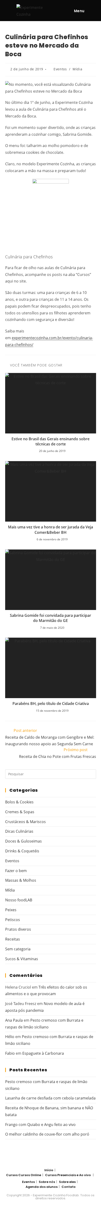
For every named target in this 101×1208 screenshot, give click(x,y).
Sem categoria (18, 949)
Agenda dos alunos (42, 1187)
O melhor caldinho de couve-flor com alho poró (47, 1134)
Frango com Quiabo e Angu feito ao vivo (40, 1124)
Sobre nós (47, 1182)
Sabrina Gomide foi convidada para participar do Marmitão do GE (50, 618)
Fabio (10, 1053)
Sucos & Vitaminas (21, 958)
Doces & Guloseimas (23, 841)
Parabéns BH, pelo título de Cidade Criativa (50, 703)
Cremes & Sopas (19, 811)
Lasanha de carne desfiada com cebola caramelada (50, 1098)
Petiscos (12, 919)
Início (48, 1170)
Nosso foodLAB (18, 900)
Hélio (9, 1036)
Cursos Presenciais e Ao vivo (68, 1175)
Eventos (60, 69)
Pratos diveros (18, 929)
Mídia (77, 69)
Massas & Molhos (20, 880)
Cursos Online (29, 1175)
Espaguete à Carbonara (43, 1053)
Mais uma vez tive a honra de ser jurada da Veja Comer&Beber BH (50, 529)
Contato (69, 1187)
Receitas (12, 939)
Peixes (10, 909)
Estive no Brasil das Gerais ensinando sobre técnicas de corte (50, 441)
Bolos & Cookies (19, 802)
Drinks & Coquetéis (22, 851)
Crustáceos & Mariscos (25, 821)
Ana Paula (14, 1020)
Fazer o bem (16, 870)
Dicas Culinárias (19, 831)
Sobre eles (67, 1182)
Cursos (12, 1175)
